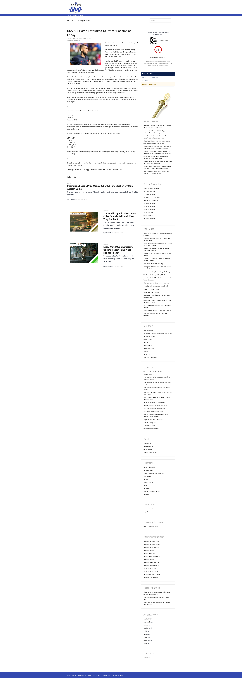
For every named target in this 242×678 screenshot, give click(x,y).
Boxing (145, 625)
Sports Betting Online (149, 568)
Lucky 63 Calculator (149, 203)
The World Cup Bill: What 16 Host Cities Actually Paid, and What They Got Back (120, 216)
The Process (147, 476)
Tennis (145, 643)
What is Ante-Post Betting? (151, 429)
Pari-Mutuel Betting (149, 336)
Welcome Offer (147, 351)
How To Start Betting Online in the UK (154, 408)
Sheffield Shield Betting (150, 452)
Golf (144, 631)
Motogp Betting (148, 446)
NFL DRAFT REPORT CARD (151, 289)
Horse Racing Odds (149, 426)
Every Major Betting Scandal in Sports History (156, 272)
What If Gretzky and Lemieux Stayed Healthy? (156, 286)
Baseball (146, 619)
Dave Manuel (76, 40)
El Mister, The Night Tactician (151, 491)
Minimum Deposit (148, 348)
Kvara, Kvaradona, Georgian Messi (153, 473)
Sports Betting (147, 339)
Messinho (146, 494)
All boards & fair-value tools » (149, 84)
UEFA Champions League (150, 526)
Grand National (147, 509)
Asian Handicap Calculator (151, 188)
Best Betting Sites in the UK (151, 565)
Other (145, 637)
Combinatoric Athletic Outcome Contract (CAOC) (157, 333)
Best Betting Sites (148, 559)
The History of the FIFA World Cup (153, 264)
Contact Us (146, 658)
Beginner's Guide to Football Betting (153, 419)
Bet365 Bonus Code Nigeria (151, 556)
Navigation (83, 20)
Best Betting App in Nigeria (151, 562)
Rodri (145, 485)
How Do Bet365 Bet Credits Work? (153, 411)
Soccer (145, 640)
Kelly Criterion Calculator (150, 200)
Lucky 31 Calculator (149, 206)
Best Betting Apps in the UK (151, 541)
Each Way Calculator (149, 191)
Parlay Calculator (148, 212)
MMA (145, 634)
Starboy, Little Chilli (149, 467)
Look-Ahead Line (148, 330)
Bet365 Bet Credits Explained (151, 574)
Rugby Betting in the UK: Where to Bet (154, 402)
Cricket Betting (147, 449)
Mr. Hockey (146, 488)
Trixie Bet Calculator (149, 194)
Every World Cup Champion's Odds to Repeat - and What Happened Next (118, 250)
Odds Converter (148, 215)
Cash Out (146, 342)
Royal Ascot (146, 512)
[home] (75, 7)
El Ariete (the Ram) (148, 482)
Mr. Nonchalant (148, 470)
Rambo (145, 479)
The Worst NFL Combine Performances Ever (156, 283)
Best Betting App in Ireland (151, 547)
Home (70, 20)
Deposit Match (147, 345)
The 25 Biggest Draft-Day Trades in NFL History (157, 310)
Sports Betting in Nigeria (150, 571)
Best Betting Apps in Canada (151, 544)
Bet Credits (146, 354)
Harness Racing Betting (150, 422)
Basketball (146, 622)
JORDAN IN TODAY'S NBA (151, 292)
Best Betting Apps (148, 550)
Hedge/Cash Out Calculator (151, 197)
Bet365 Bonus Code (149, 553)
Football (145, 628)
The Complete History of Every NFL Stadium (156, 275)
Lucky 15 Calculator (149, 209)
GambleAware (164, 40)
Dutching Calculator (149, 218)
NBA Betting (147, 443)
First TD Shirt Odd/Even (150, 357)
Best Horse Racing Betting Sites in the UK (155, 405)
